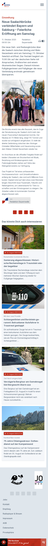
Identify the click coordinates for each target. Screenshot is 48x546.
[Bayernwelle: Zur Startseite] (20, 4)
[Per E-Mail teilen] (31, 212)
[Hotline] (12, 493)
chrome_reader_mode (43, 41)
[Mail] (34, 493)
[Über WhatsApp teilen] (26, 212)
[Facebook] (23, 493)
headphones (39, 41)
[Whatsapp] (17, 493)
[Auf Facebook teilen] (15, 212)
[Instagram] (29, 493)
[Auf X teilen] (20, 212)
